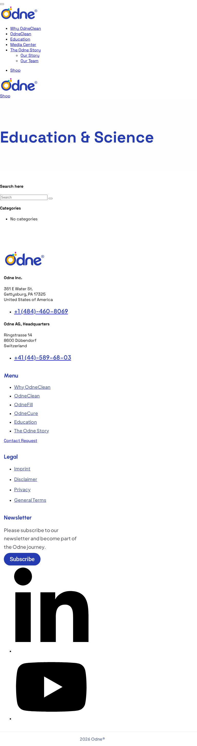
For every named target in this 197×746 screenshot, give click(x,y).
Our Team (29, 60)
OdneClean (20, 33)
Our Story (30, 55)
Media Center (23, 44)
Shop (15, 70)
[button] (22, 559)
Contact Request (20, 440)
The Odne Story (25, 50)
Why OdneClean (25, 28)
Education (20, 39)
